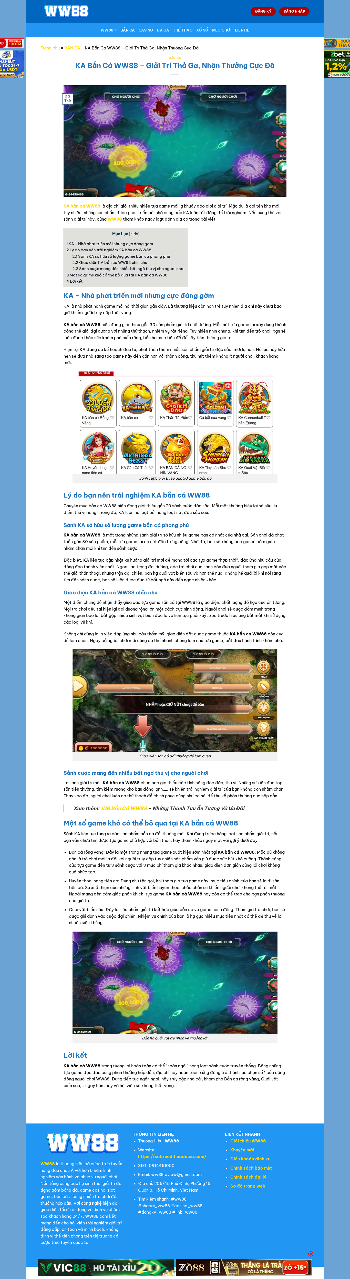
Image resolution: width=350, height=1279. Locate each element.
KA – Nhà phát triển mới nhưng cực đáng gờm (110, 243)
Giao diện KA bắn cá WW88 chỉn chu (110, 262)
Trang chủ (50, 47)
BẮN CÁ (127, 30)
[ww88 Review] (66, 11)
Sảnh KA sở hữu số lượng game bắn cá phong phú (121, 256)
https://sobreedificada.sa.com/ (172, 1156)
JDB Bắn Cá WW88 (123, 808)
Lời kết (74, 281)
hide (134, 234)
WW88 (107, 30)
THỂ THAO (183, 30)
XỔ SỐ (202, 30)
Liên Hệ (242, 30)
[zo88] (244, 1267)
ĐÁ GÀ (163, 30)
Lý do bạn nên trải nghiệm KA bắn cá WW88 (109, 249)
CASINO (146, 30)
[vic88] (106, 1267)
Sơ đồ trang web (247, 1186)
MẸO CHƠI (221, 30)
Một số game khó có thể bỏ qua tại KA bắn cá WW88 (117, 275)
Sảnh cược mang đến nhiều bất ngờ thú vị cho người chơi (128, 268)
